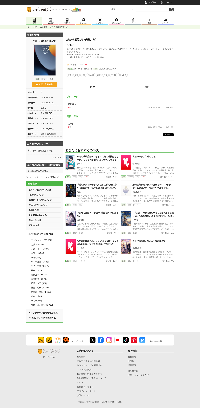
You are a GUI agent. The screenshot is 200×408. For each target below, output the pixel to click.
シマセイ (136, 220)
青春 (70, 75)
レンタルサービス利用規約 (89, 365)
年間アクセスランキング (40, 200)
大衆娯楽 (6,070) (39, 279)
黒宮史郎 (80, 220)
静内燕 (79, 164)
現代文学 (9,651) (39, 274)
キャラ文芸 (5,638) (40, 262)
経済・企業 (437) (39, 283)
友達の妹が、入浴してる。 (144, 156)
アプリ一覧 (78, 341)
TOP (28, 27)
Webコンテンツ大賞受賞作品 (42, 318)
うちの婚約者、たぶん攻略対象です (149, 240)
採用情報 (132, 365)
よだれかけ (136, 192)
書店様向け (133, 371)
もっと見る (57, 157)
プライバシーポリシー (87, 391)
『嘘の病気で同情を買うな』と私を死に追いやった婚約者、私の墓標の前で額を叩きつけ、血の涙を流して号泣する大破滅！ (97, 187)
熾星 (79, 192)
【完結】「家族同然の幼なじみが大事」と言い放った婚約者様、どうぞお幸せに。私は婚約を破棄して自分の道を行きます (153, 215)
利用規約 (81, 356)
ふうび (70, 45)
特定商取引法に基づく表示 (89, 374)
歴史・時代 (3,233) (40, 287)
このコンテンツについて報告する (43, 177)
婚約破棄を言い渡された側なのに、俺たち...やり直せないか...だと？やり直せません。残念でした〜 (153, 187)
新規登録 (152, 2)
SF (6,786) (36, 257)
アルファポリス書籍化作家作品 (43, 312)
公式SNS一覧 (156, 341)
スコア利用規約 (84, 369)
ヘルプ (80, 382)
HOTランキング (36, 195)
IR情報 (131, 361)
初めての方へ (49, 357)
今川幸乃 (80, 248)
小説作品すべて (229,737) (41, 234)
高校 (105, 75)
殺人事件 (122, 75)
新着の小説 (34, 225)
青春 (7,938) (36, 270)
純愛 (83, 75)
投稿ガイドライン (85, 387)
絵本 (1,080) (36, 296)
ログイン (168, 2)
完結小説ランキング (38, 205)
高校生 (113, 75)
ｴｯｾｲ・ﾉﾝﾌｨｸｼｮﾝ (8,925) (42, 305)
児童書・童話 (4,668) (41, 292)
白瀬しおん (136, 248)
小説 (35, 27)
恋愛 (95, 69)
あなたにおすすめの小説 (40, 190)
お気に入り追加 (46, 84)
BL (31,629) (36, 300)
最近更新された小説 (38, 215)
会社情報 (132, 356)
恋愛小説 (43, 27)
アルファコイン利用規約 (88, 361)
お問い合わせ (83, 395)
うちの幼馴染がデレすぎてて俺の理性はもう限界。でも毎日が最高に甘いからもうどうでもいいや (97, 159)
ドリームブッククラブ (138, 375)
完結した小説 (35, 220)
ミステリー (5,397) (40, 249)
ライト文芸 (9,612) (40, 266)
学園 (76, 75)
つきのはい (136, 164)
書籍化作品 (34, 210)
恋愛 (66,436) (37, 244)
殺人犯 (91, 75)
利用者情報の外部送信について (91, 378)
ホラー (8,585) (38, 253)
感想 (146, 87)
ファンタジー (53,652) (41, 240)
